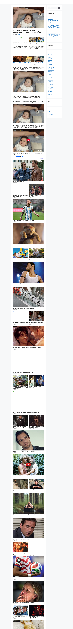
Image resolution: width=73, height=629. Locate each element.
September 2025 (51, 70)
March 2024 (50, 94)
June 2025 (50, 74)
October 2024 (50, 84)
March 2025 (50, 78)
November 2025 (51, 67)
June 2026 (50, 57)
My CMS (15, 2)
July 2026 (50, 55)
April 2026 (50, 60)
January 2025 (50, 80)
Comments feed (51, 114)
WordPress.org (50, 115)
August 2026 (50, 54)
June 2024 (50, 90)
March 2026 (50, 61)
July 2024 (50, 88)
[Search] (59, 8)
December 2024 (51, 81)
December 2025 (51, 65)
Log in (49, 111)
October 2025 (50, 68)
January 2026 (50, 64)
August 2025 (50, 71)
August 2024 (50, 87)
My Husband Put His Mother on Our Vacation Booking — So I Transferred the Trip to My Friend (54, 26)
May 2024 (50, 91)
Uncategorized (50, 103)
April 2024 (50, 93)
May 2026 (50, 58)
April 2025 (50, 77)
